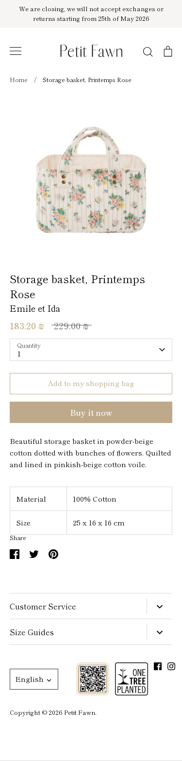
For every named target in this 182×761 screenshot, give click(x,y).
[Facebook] (158, 666)
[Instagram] (171, 666)
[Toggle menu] (15, 51)
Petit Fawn (79, 712)
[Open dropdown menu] (159, 606)
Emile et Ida (35, 308)
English (29, 679)
